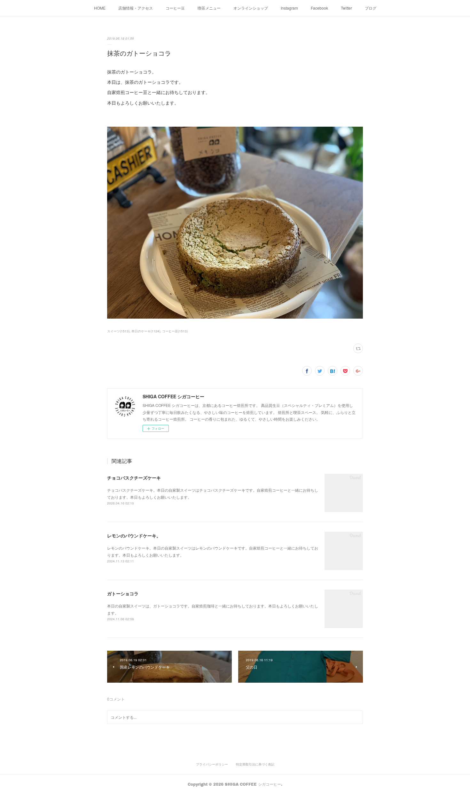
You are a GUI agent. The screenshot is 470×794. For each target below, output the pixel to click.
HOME (100, 8)
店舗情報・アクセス (135, 8)
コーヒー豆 (175, 8)
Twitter (346, 8)
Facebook (319, 8)
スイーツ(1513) (118, 331)
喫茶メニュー (209, 8)
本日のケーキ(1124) (145, 331)
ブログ (370, 8)
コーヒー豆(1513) (175, 331)
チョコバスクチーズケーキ (134, 477)
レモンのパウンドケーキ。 (134, 535)
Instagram (289, 8)
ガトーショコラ (122, 593)
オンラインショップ (250, 8)
